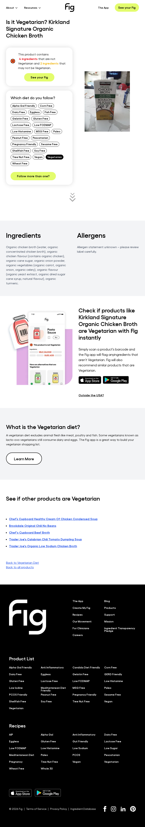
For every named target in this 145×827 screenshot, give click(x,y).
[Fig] (69, 7)
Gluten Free (40, 118)
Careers (77, 635)
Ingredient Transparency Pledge (119, 629)
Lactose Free (20, 124)
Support (109, 614)
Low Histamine (21, 131)
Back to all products (20, 567)
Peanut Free (20, 137)
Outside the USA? (91, 395)
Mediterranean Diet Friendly (53, 689)
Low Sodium (80, 748)
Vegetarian (54, 156)
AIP (11, 734)
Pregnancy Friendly (24, 144)
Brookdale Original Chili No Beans (32, 525)
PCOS (76, 754)
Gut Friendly (80, 741)
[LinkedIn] (123, 809)
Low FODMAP (42, 124)
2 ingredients (49, 63)
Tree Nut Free (20, 156)
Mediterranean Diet (21, 754)
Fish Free (50, 112)
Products (110, 607)
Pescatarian (40, 137)
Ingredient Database (83, 808)
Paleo (56, 131)
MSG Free (42, 131)
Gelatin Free (20, 118)
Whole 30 (47, 768)
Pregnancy (15, 761)
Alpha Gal (47, 734)
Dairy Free (18, 112)
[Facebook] (104, 809)
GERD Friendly (113, 674)
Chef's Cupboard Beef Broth (29, 532)
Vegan (38, 156)
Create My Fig (81, 607)
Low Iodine (16, 687)
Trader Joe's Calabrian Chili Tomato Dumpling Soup (45, 539)
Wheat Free (19, 163)
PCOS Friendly (18, 694)
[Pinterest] (133, 809)
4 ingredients (28, 59)
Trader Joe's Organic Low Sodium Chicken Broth (43, 546)
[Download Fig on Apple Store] (20, 793)
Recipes (77, 614)
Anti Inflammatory (52, 667)
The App (103, 7)
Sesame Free (49, 144)
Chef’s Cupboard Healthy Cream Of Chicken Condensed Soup (53, 519)
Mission (108, 621)
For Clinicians (80, 628)
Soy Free (39, 150)
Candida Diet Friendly (86, 667)
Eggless (35, 112)
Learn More (24, 458)
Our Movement (82, 621)
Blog (107, 601)
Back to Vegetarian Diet (22, 562)
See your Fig (127, 7)
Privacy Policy (58, 808)
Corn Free (46, 105)
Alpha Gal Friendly (23, 105)
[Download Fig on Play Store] (48, 793)
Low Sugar (111, 748)
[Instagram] (113, 809)
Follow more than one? (33, 176)
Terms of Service (36, 808)
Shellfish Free (20, 150)
